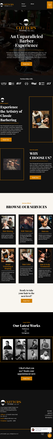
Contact (24, 6)
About (32, 4)
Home (23, 4)
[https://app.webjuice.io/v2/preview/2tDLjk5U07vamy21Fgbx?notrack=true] (7, 5)
